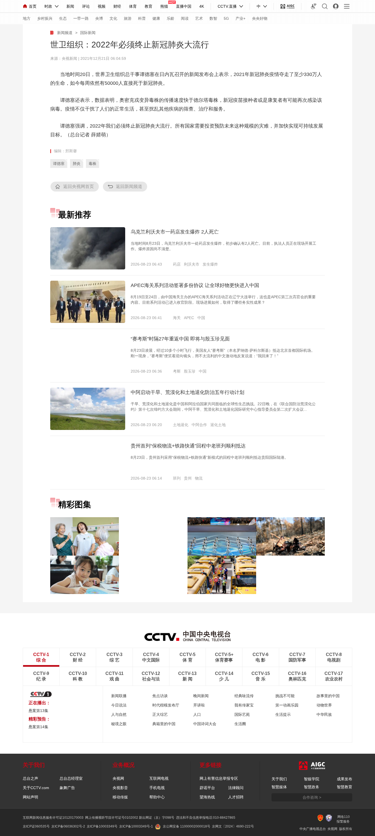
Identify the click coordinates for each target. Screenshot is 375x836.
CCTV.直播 (227, 6)
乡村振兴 (44, 18)
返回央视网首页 (78, 186)
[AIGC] (288, 6)
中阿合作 (199, 425)
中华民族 (324, 714)
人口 (197, 714)
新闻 (70, 6)
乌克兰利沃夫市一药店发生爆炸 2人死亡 (175, 232)
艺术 (199, 18)
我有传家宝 (244, 705)
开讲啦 (199, 705)
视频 (101, 6)
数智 (213, 18)
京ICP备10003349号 (102, 826)
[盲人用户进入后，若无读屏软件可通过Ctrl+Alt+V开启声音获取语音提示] (314, 6)
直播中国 (183, 6)
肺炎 (76, 163)
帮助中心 (157, 797)
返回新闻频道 (129, 186)
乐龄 (170, 18)
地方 (26, 18)
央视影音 (120, 788)
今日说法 (119, 705)
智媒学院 (311, 779)
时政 (48, 6)
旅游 (127, 18)
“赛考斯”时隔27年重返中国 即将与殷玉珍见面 (180, 339)
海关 (177, 318)
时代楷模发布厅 (165, 705)
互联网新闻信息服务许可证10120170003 (53, 818)
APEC (189, 318)
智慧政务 (311, 787)
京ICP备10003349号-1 (136, 826)
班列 (177, 478)
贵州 (188, 478)
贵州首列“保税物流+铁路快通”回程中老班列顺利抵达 (188, 446)
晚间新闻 (201, 696)
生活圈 (240, 724)
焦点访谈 (160, 696)
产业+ (240, 18)
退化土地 (218, 425)
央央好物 (259, 18)
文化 (113, 18)
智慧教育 (344, 787)
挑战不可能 (285, 696)
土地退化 (180, 425)
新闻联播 (119, 696)
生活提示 (283, 714)
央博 (99, 18)
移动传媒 (120, 797)
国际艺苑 (242, 714)
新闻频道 (64, 33)
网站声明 (30, 797)
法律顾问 (236, 788)
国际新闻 (88, 33)
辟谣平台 (207, 788)
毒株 (92, 163)
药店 (177, 264)
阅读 (185, 18)
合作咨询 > (312, 797)
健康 (156, 18)
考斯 (177, 371)
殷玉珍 (189, 371)
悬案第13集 (38, 710)
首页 (33, 6)
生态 (63, 18)
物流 (199, 478)
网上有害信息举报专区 (219, 778)
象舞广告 (67, 788)
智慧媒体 (279, 787)
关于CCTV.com (36, 788)
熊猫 (164, 6)
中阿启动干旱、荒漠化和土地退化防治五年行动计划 (187, 392)
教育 (148, 6)
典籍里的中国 (163, 724)
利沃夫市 (191, 264)
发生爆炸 (210, 264)
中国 (201, 318)
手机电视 (157, 788)
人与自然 (119, 714)
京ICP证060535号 (36, 826)
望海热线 (207, 797)
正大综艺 (160, 714)
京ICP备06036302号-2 (68, 826)
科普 (142, 18)
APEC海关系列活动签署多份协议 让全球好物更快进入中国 (195, 285)
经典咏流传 (244, 696)
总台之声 (30, 778)
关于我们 (279, 779)
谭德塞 (59, 163)
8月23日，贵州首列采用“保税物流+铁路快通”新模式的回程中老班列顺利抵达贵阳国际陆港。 (209, 457)
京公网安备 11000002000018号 (186, 826)
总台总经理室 (71, 778)
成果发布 (344, 779)
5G (226, 18)
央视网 (118, 778)
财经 (117, 6)
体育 (133, 6)
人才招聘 (236, 797)
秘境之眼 (119, 724)
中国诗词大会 (204, 724)
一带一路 (81, 18)
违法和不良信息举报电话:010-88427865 (205, 818)
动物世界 (324, 705)
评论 (86, 6)
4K (201, 6)
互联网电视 (159, 778)
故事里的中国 (328, 696)
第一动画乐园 (286, 705)
